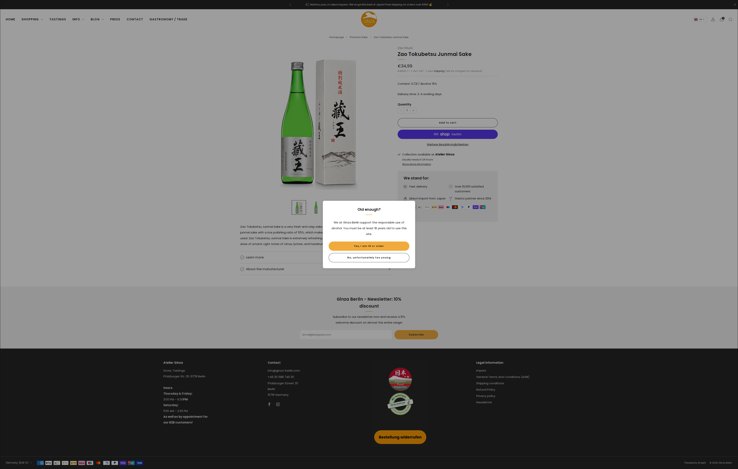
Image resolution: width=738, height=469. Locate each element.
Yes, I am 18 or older (369, 246)
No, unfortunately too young (369, 257)
